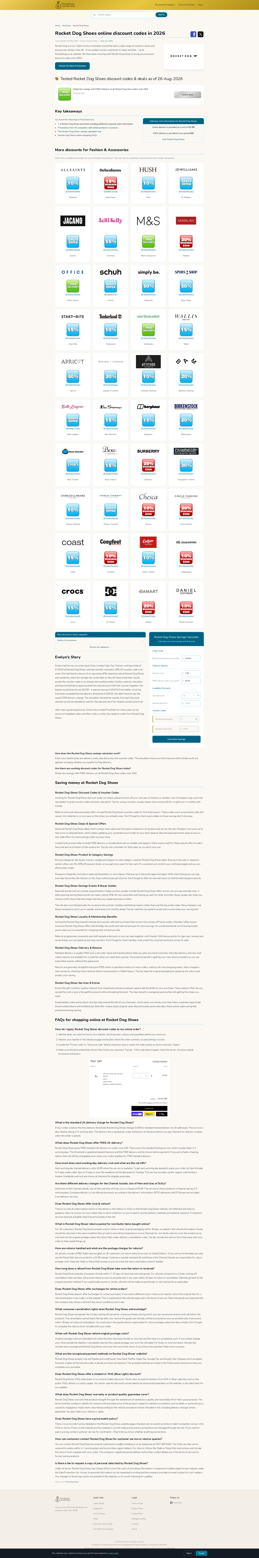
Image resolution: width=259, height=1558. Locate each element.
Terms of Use (137, 1503)
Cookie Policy (137, 1513)
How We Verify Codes (102, 1524)
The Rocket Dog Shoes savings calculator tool (79, 131)
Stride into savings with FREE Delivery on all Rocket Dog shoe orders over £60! (110, 89)
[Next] (201, 57)
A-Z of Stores (99, 1513)
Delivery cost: (158, 673)
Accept (201, 1553)
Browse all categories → (100, 647)
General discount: (160, 703)
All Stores (66, 25)
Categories (98, 1508)
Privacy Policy (137, 1508)
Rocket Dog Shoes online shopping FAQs (77, 135)
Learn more (114, 1553)
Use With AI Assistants (103, 1529)
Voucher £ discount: (163, 729)
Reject (189, 1553)
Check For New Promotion (72, 65)
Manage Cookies (139, 1518)
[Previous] (166, 57)
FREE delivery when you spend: (165, 681)
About (134, 1529)
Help (200, 5)
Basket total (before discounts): (166, 658)
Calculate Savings (176, 739)
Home (57, 25)
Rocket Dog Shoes (72, 1482)
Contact (135, 1524)
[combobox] (126, 14)
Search (161, 14)
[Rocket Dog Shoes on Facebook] (193, 34)
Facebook (178, 1502)
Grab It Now (187, 94)
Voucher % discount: (164, 719)
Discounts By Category (165, 5)
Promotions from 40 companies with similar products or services (88, 127)
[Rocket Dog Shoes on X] (200, 34)
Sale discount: (158, 695)
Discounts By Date (187, 5)
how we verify (106, 41)
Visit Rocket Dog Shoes (173, 139)
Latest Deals (98, 1503)
